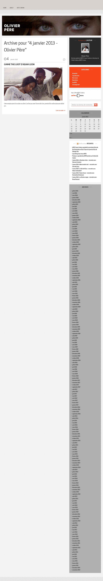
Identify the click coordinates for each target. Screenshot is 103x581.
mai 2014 (74, 476)
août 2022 (74, 258)
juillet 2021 (75, 284)
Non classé (75, 78)
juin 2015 (74, 447)
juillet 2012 (75, 525)
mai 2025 (74, 209)
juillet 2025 (75, 204)
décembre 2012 (76, 514)
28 (71, 131)
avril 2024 (74, 231)
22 (76, 128)
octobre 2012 (75, 518)
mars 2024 (75, 233)
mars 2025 (75, 213)
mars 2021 (75, 293)
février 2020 (75, 322)
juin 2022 (74, 262)
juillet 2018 (75, 365)
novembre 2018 (76, 356)
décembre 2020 (76, 300)
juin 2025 (74, 206)
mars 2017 (75, 400)
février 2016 (75, 429)
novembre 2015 (76, 436)
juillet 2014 (75, 472)
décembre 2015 (76, 434)
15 (76, 126)
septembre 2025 (76, 202)
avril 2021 (74, 291)
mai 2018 (74, 369)
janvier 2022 (75, 271)
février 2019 (75, 349)
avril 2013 (74, 505)
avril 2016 (74, 425)
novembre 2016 (76, 409)
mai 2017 (74, 396)
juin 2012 (74, 527)
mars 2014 (75, 481)
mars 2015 (75, 454)
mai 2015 (74, 449)
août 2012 (74, 523)
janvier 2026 (75, 197)
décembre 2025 (76, 200)
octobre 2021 (75, 278)
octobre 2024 (75, 218)
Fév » (70, 138)
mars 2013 (75, 507)
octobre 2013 (75, 492)
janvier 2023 (75, 251)
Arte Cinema (20, 8)
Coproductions (75, 76)
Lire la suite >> (60, 110)
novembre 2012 (76, 516)
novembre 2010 (76, 570)
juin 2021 (74, 287)
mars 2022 (75, 269)
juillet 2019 (75, 338)
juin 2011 (74, 554)
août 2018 (74, 362)
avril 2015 (74, 452)
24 (85, 128)
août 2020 (74, 309)
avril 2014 (74, 478)
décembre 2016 (76, 407)
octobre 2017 (75, 385)
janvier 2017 (75, 405)
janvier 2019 (75, 351)
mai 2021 (74, 289)
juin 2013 (74, 501)
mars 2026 (75, 195)
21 (71, 128)
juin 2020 (74, 313)
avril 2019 (74, 345)
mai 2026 (74, 193)
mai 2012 (74, 530)
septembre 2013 (76, 494)
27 (98, 128)
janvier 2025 (75, 215)
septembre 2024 (76, 220)
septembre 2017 (76, 387)
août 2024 (74, 222)
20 (98, 126)
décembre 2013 (76, 487)
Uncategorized (75, 84)
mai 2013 (74, 503)
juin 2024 (74, 226)
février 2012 (75, 536)
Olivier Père (85, 56)
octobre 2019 (75, 331)
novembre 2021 (76, 275)
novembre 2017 (76, 382)
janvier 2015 (75, 458)
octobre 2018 (75, 358)
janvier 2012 (75, 539)
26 (94, 128)
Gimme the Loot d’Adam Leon (19, 64)
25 (89, 128)
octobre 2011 (75, 545)
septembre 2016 (76, 414)
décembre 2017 (76, 380)
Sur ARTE (74, 82)
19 (94, 126)
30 (80, 131)
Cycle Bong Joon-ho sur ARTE (79, 154)
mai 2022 (74, 264)
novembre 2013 (76, 489)
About (12, 8)
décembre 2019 (76, 327)
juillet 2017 (75, 391)
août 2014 (74, 469)
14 (71, 126)
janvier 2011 (75, 565)
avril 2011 (74, 559)
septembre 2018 (76, 360)
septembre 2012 (76, 521)
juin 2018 (74, 367)
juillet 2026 (75, 191)
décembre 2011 (76, 541)
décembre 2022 (76, 253)
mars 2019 (75, 347)
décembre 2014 (76, 460)
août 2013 (74, 496)
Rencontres (75, 80)
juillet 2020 (75, 311)
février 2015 (75, 456)
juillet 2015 (75, 445)
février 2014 (75, 483)
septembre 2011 (76, 547)
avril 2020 (74, 318)
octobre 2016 (75, 411)
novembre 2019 (76, 329)
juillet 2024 (75, 224)
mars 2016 (75, 427)
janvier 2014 (75, 485)
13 (98, 124)
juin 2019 (74, 340)
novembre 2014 (76, 463)
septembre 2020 (76, 307)
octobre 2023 (75, 242)
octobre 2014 (75, 465)
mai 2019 (74, 342)
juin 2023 (74, 249)
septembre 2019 (76, 333)
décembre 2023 (76, 240)
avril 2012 (74, 532)
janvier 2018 (75, 378)
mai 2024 (74, 229)
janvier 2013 (75, 512)
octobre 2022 (75, 255)
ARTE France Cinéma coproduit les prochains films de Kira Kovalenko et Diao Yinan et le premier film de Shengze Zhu (85, 149)
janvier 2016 (75, 431)
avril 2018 (74, 371)
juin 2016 (74, 420)
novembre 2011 (76, 543)
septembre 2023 (76, 244)
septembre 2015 (76, 440)
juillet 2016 (75, 418)
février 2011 (75, 563)
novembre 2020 (76, 302)
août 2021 (74, 282)
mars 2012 (75, 534)
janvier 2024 (75, 238)
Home (4, 8)
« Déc (70, 133)
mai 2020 (74, 316)
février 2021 (75, 296)
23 (80, 128)
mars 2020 (75, 320)
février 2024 (75, 235)
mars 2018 (75, 374)
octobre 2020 (75, 304)
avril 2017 (74, 398)
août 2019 (74, 336)
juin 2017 (74, 394)
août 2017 (74, 389)
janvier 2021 (75, 298)
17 (85, 126)
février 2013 (75, 510)
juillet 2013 (75, 498)
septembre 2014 (76, 467)
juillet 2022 (75, 260)
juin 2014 (74, 474)
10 (85, 124)
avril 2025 (74, 211)
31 (85, 131)
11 (89, 124)
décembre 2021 (76, 273)
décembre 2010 (76, 568)
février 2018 (75, 376)
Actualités (74, 73)
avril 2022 (74, 267)
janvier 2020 (75, 325)
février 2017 (75, 402)
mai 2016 (74, 423)
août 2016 (74, 416)
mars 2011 (75, 561)
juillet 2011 (75, 552)
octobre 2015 (75, 438)
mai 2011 (74, 556)
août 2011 (74, 550)
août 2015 (74, 443)
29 (76, 131)
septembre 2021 (76, 280)
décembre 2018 (76, 353)
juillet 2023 (75, 247)
